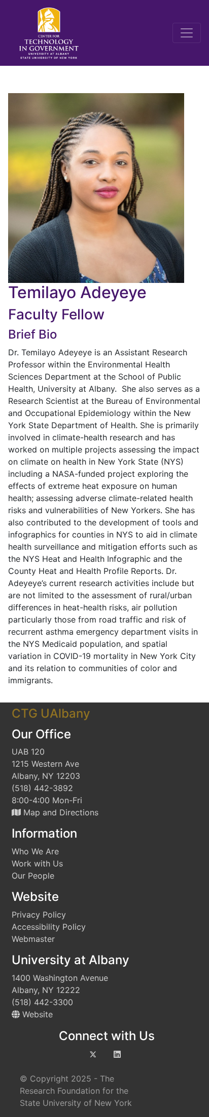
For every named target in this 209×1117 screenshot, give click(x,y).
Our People (33, 876)
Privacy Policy (39, 914)
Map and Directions (59, 812)
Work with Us (37, 863)
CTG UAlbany (51, 713)
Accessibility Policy (49, 927)
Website (36, 1014)
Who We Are (35, 851)
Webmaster (33, 939)
